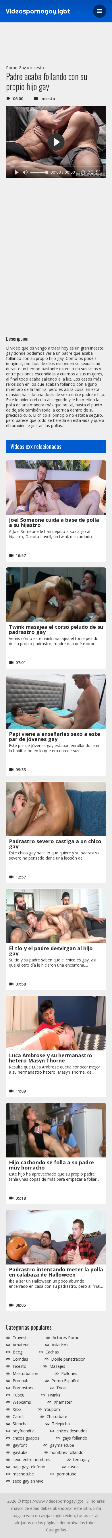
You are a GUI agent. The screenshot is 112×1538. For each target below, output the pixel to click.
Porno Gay (16, 67)
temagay (81, 1459)
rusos (73, 1467)
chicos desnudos (72, 1431)
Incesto (37, 67)
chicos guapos (26, 1438)
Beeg (17, 1352)
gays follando (74, 1438)
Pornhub (20, 1380)
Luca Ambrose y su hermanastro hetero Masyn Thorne (50, 1058)
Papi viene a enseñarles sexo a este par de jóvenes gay (54, 736)
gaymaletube (62, 1445)
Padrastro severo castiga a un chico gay (55, 844)
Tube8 (18, 1395)
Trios (61, 1388)
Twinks (53, 1395)
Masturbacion (25, 1373)
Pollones (69, 1373)
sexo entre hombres (31, 1459)
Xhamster (63, 1402)
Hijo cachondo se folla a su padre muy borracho (51, 1165)
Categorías (56, 1530)
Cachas (52, 1352)
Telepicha (61, 1423)
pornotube (66, 1474)
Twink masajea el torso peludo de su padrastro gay (56, 629)
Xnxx (17, 1409)
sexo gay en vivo (28, 1481)
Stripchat (21, 1423)
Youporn (52, 1409)
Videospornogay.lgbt (38, 11)
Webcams (22, 1402)
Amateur (21, 1345)
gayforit (20, 1445)
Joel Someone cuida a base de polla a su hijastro (54, 522)
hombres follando (67, 1452)
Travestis (21, 1337)
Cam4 (18, 1416)
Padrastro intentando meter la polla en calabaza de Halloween (56, 1272)
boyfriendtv (23, 1431)
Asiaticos (60, 1345)
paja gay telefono (29, 1467)
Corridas (20, 1359)
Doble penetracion (68, 1359)
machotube (23, 1474)
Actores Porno (66, 1337)
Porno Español (65, 1380)
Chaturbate (57, 1416)
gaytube (20, 1452)
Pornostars (23, 1388)
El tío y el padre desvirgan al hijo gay (51, 951)
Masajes (57, 1366)
